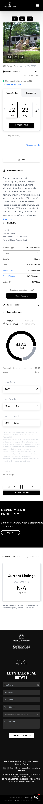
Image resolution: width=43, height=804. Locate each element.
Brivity (20, 798)
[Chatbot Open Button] (36, 797)
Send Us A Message (21, 736)
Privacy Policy (7, 801)
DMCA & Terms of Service (23, 801)
